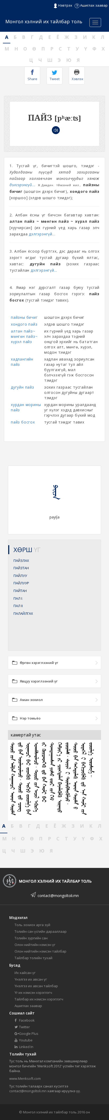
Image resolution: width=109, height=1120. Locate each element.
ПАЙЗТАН (21, 568)
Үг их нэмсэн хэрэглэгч (33, 992)
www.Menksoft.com (25, 1078)
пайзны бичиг (24, 317)
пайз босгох (23, 422)
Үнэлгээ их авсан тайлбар (36, 986)
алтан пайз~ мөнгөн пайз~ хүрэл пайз (24, 336)
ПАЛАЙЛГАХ (23, 613)
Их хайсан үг (25, 972)
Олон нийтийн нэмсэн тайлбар (40, 951)
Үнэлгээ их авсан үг (31, 979)
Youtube (25, 1040)
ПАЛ (18, 598)
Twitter (24, 1027)
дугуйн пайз (22, 387)
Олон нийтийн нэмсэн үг (35, 944)
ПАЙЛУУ (20, 575)
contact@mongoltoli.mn (58, 895)
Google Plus (28, 1033)
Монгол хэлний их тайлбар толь (43, 21)
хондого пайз (24, 324)
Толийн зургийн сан (31, 938)
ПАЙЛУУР (21, 583)
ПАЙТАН (20, 590)
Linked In (25, 1046)
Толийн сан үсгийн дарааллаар (41, 931)
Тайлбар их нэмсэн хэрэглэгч (39, 999)
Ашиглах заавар (93, 5)
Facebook (26, 1020)
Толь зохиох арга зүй (32, 924)
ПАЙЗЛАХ (21, 560)
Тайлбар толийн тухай (33, 957)
